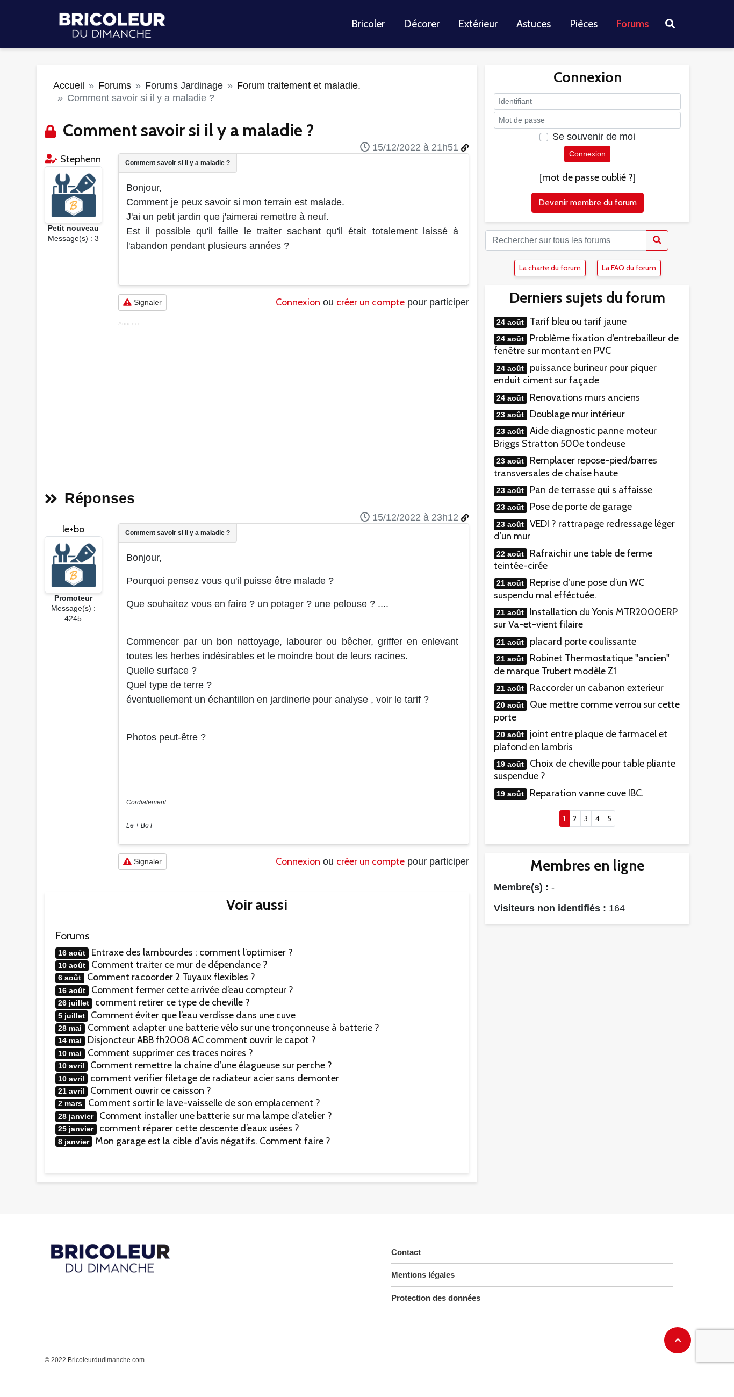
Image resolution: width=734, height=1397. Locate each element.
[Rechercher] (657, 240)
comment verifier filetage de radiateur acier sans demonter (214, 1078)
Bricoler (368, 24)
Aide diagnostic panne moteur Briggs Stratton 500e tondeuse (575, 437)
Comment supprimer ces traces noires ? (170, 1053)
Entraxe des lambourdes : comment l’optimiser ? (192, 952)
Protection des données (435, 1297)
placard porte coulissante (583, 641)
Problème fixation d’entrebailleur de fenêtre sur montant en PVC (586, 344)
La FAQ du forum (629, 268)
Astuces (533, 24)
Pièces (584, 24)
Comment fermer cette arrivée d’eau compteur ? (192, 990)
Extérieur (478, 24)
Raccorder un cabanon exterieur (597, 688)
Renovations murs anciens (585, 397)
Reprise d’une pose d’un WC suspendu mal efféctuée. (569, 588)
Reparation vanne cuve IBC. (587, 793)
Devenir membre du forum (587, 202)
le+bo (73, 529)
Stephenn (80, 159)
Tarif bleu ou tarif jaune (578, 321)
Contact (406, 1252)
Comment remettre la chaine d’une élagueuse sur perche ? (211, 1065)
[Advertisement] (293, 402)
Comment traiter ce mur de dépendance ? (179, 965)
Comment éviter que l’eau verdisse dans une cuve (193, 1015)
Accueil (68, 85)
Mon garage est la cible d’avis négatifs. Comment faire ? (212, 1141)
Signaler (147, 302)
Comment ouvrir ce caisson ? (150, 1090)
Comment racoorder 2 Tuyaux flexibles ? (171, 977)
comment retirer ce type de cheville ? (172, 1002)
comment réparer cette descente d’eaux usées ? (199, 1128)
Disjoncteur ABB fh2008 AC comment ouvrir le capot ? (202, 1040)
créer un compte (370, 302)
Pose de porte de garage (581, 506)
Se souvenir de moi (593, 136)
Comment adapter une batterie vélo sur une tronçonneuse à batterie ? (233, 1028)
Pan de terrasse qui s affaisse (591, 490)
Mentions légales (423, 1274)
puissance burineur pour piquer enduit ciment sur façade (575, 374)
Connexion (298, 302)
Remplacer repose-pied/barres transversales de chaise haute (575, 466)
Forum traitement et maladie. (299, 85)
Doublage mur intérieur (577, 414)
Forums (632, 24)
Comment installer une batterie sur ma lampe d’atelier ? (215, 1116)
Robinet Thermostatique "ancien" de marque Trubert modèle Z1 (582, 664)
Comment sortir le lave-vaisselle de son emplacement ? (204, 1103)
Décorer (422, 24)
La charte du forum (550, 268)
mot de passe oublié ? (587, 177)
